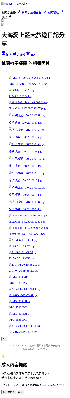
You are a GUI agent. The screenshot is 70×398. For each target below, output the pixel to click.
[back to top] (4, 339)
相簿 (9, 54)
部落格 (21, 54)
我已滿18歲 (9, 392)
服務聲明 (42, 349)
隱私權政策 (28, 349)
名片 (33, 54)
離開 (20, 392)
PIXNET (22, 345)
